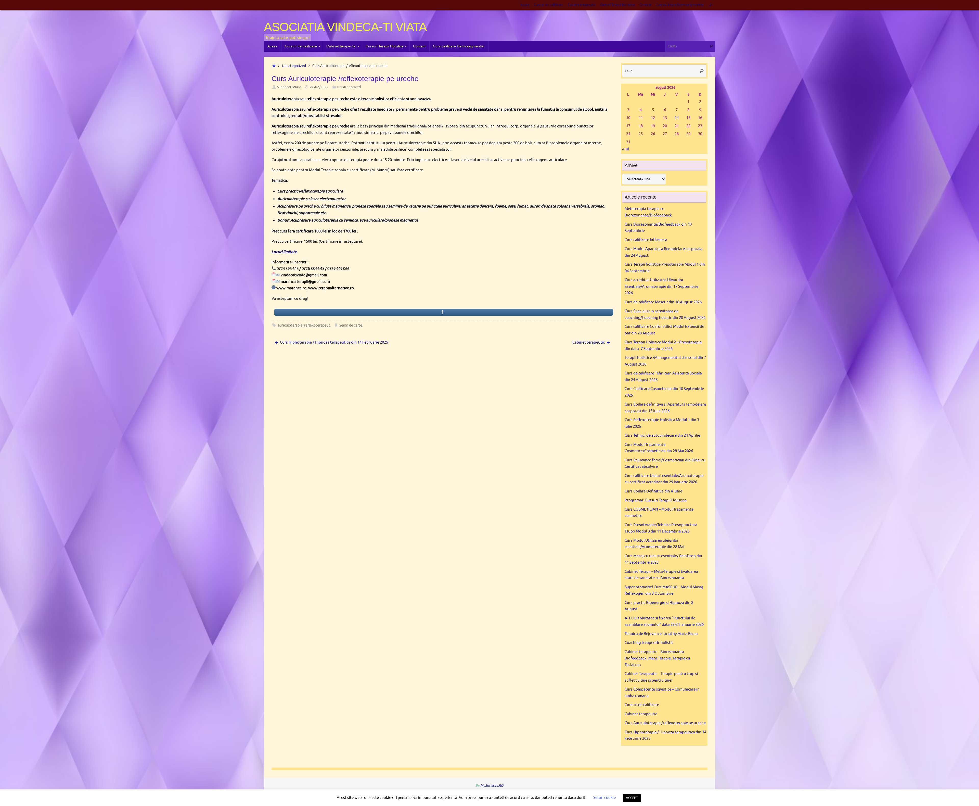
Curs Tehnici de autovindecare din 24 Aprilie (662, 435)
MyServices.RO (492, 785)
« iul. (626, 149)
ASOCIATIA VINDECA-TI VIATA (345, 27)
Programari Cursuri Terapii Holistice (656, 500)
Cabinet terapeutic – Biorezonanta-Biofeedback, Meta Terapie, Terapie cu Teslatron (657, 658)
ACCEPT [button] (632, 798)
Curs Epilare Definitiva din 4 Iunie (653, 491)
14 (677, 117)
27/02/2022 (319, 87)
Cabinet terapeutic (581, 5)
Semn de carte (350, 325)
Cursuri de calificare (548, 5)
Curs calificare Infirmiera (646, 240)
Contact (645, 5)
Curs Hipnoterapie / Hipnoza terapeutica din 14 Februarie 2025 (333, 342)
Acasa (524, 5)
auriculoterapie (290, 325)
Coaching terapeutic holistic (649, 642)
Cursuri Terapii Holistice (617, 5)
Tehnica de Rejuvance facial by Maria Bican (661, 633)
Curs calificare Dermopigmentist (680, 5)
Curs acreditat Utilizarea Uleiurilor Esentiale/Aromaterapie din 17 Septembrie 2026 (661, 286)
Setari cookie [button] (604, 797)
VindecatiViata (289, 87)
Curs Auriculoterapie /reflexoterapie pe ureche (665, 723)
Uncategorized (294, 66)
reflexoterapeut (317, 325)
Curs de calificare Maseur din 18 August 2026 (663, 302)
